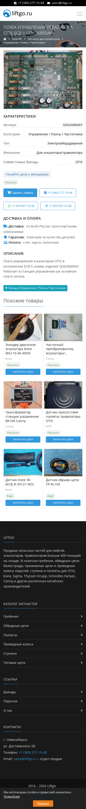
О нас (7, 710)
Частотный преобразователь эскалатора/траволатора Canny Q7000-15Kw (61, 349)
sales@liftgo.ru (62, 3)
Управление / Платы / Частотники (24, 42)
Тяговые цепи (14, 662)
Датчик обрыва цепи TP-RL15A (62, 482)
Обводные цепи (16, 625)
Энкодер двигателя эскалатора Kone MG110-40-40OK (21, 349)
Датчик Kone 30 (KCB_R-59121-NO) (19, 482)
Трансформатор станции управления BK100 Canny (22, 416)
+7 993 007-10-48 (22, 206)
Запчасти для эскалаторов (44, 39)
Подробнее (12, 796)
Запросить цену (23, 371)
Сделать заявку (22, 193)
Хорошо (43, 803)
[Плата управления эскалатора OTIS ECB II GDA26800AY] (43, 79)
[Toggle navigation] (78, 14)
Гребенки (10, 616)
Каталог (17, 39)
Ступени (10, 653)
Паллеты (10, 635)
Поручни (10, 701)
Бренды (9, 692)
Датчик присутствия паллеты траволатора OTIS (63, 416)
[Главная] (4, 39)
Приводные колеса (18, 644)
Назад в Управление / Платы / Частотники (37, 288)
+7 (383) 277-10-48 (31, 3)
